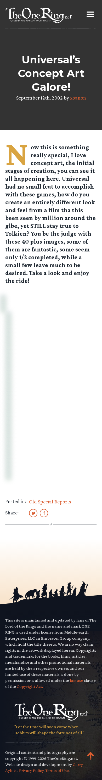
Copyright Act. (30, 686)
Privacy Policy (31, 770)
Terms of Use (57, 770)
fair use (76, 680)
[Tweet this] (33, 513)
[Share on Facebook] (44, 513)
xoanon (78, 98)
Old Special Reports (50, 501)
